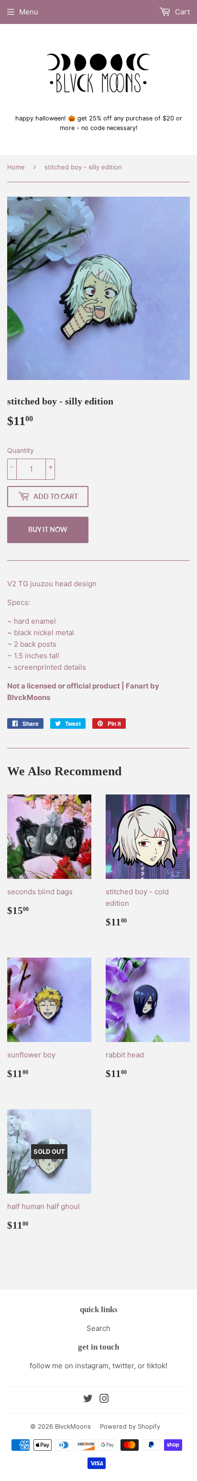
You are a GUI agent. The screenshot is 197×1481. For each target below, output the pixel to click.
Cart (181, 11)
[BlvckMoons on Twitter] (88, 1399)
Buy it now (47, 529)
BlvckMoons (73, 1426)
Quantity (20, 450)
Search (98, 1328)
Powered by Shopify (130, 1426)
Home (16, 167)
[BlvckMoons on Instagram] (104, 1399)
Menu (28, 11)
